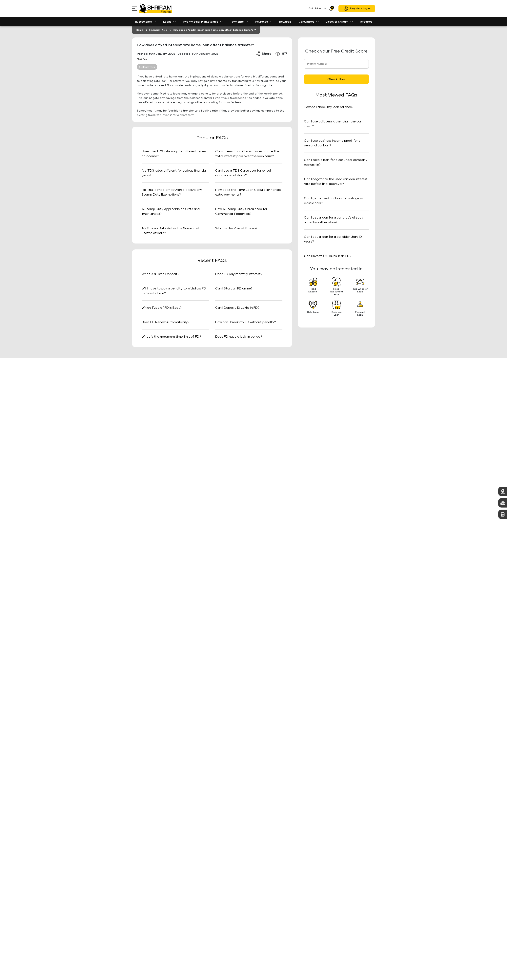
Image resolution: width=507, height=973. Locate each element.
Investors (366, 21)
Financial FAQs (158, 30)
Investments (143, 21)
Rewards (285, 21)
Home (139, 30)
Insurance (261, 21)
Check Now (336, 79)
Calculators (306, 21)
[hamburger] (135, 9)
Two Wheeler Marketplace (200, 21)
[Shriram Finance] (155, 8)
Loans (167, 21)
